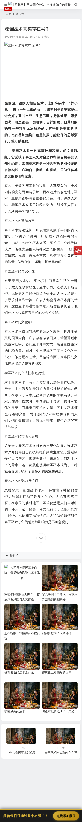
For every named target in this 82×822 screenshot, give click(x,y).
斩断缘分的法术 (14, 711)
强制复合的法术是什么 (19, 672)
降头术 (20, 14)
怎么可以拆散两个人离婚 (58, 711)
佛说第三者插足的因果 (56, 672)
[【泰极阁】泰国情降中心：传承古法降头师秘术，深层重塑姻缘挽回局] (41, 5)
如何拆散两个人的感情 (56, 633)
